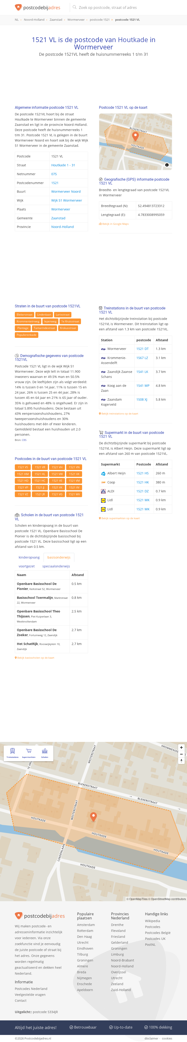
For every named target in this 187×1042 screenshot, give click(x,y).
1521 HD (23, 481)
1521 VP (23, 487)
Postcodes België (158, 933)
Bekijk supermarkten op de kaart (120, 518)
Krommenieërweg (28, 321)
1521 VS (23, 467)
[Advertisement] (93, 79)
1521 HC (39, 481)
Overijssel (118, 972)
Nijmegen (84, 978)
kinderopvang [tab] (29, 557)
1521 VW (57, 474)
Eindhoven (85, 948)
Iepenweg (50, 321)
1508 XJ (141, 399)
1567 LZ (142, 358)
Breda (81, 972)
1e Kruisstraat (70, 321)
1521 (55, 183)
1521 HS (142, 473)
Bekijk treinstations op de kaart (119, 413)
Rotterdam (85, 930)
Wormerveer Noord (66, 191)
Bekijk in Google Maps (115, 223)
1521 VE (57, 481)
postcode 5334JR (45, 1012)
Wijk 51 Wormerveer (66, 200)
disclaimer (151, 1038)
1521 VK (57, 487)
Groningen (85, 960)
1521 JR (40, 494)
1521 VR (40, 467)
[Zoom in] (181, 747)
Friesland (118, 936)
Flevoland (118, 930)
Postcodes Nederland (31, 988)
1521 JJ (40, 487)
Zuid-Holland (121, 990)
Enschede (84, 984)
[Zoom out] (181, 754)
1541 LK (142, 371)
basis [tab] (58, 557)
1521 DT (142, 348)
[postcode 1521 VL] (40, 7)
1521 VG (57, 494)
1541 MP (142, 385)
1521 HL (40, 474)
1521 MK (143, 500)
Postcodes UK (155, 938)
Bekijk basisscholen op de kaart (35, 657)
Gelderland (119, 942)
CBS (24, 440)
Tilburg (82, 954)
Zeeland (117, 984)
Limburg (117, 954)
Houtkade (133, 39)
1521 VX (74, 474)
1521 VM (74, 481)
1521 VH (57, 467)
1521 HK (142, 482)
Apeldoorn (85, 990)
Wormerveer (60, 209)
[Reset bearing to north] (181, 760)
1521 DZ (142, 491)
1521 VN (74, 467)
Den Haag (84, 936)
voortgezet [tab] (27, 566)
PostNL (150, 944)
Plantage (23, 328)
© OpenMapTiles (137, 899)
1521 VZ (23, 494)
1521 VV (74, 487)
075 (54, 174)
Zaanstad (58, 218)
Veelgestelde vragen (30, 994)
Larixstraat (63, 314)
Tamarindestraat (44, 328)
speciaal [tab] (56, 566)
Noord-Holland (62, 227)
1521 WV (74, 494)
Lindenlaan (44, 314)
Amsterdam (86, 925)
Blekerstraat (24, 314)
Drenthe (117, 925)
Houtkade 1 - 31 (63, 165)
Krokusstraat (68, 328)
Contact (20, 1000)
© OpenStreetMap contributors (167, 899)
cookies (167, 1038)
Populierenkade (26, 335)
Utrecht (82, 942)
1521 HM (23, 474)
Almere (82, 966)
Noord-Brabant (122, 960)
